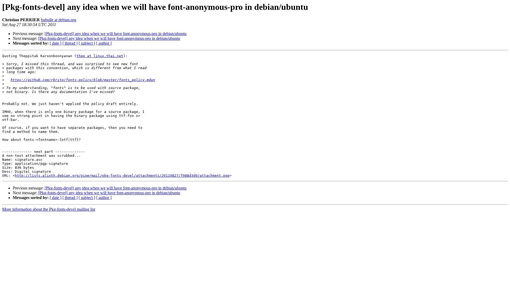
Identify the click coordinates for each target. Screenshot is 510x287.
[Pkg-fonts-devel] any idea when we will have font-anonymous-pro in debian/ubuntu (115, 33)
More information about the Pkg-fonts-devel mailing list (48, 209)
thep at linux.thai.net (99, 56)
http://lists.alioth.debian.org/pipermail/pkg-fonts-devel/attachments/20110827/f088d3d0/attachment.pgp (122, 176)
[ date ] (55, 43)
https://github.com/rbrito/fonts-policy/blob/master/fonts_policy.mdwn (83, 80)
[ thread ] (70, 43)
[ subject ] (87, 43)
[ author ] (104, 43)
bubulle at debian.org (58, 20)
